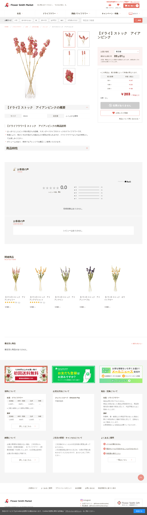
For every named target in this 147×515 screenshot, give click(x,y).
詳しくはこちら (135, 2)
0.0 (64, 187)
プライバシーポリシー (73, 511)
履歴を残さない (137, 344)
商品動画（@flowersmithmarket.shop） (95, 506)
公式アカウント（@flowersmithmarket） (96, 504)
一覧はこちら (122, 460)
